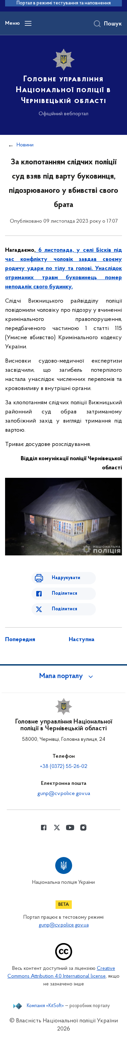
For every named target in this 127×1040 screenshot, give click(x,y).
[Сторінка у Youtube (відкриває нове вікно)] (70, 827)
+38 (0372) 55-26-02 (63, 766)
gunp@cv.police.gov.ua (63, 793)
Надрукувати (66, 577)
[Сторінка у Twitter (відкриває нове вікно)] (57, 827)
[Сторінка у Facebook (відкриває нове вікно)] (44, 827)
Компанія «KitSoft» (45, 1006)
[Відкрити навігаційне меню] (28, 23)
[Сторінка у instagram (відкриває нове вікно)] (83, 827)
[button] (64, 676)
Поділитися (64, 593)
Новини (25, 145)
